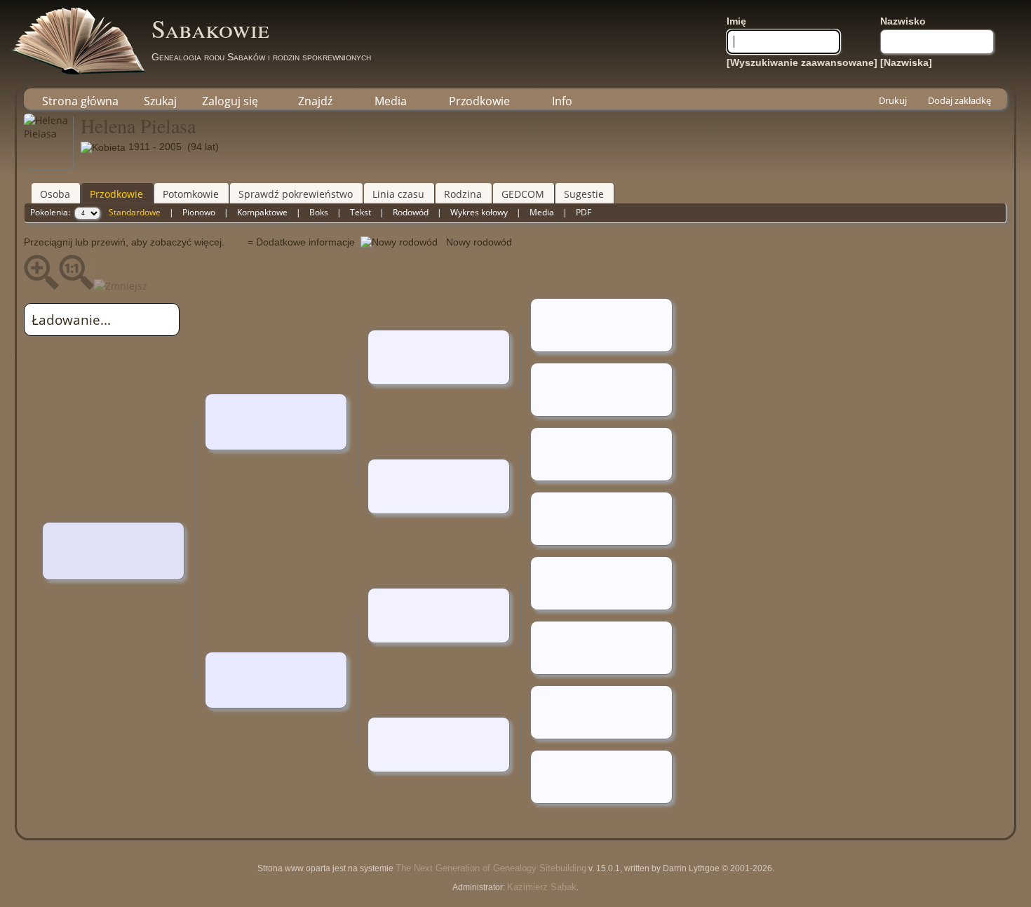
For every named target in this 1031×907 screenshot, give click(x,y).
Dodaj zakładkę (959, 100)
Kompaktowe (262, 212)
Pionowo (198, 212)
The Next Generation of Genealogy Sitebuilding (491, 868)
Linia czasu (398, 194)
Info (562, 101)
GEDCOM (522, 194)
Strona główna (80, 101)
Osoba (55, 194)
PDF (583, 212)
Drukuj (893, 100)
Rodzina (463, 194)
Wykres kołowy (479, 212)
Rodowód (411, 212)
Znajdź (315, 101)
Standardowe (135, 212)
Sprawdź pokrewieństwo (295, 194)
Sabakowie (210, 28)
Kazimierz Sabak (542, 887)
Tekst (360, 212)
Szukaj (160, 101)
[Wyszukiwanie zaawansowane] (802, 62)
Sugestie (584, 194)
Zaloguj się (230, 101)
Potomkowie (191, 194)
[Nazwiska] (906, 62)
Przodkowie (479, 101)
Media (391, 101)
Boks (318, 212)
